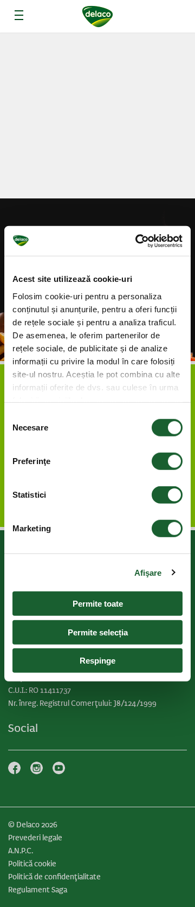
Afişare (148, 572)
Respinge (97, 660)
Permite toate (98, 603)
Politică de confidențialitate (54, 877)
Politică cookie (32, 864)
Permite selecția (98, 631)
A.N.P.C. (20, 850)
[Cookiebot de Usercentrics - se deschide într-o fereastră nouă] (138, 241)
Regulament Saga (37, 890)
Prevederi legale (35, 837)
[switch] (167, 461)
